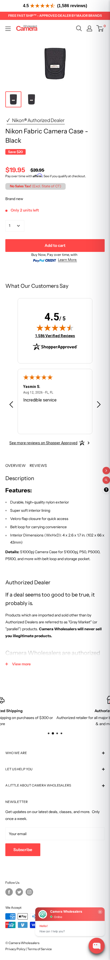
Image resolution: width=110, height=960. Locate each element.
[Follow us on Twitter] (19, 892)
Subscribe (22, 849)
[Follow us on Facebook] (9, 892)
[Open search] (79, 28)
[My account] (89, 28)
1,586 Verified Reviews (55, 335)
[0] (100, 28)
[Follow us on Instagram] (29, 892)
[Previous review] (11, 405)
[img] (55, 327)
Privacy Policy (15, 949)
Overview (15, 465)
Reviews (38, 465)
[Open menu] (8, 29)
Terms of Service (39, 949)
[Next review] (99, 405)
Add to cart (55, 245)
